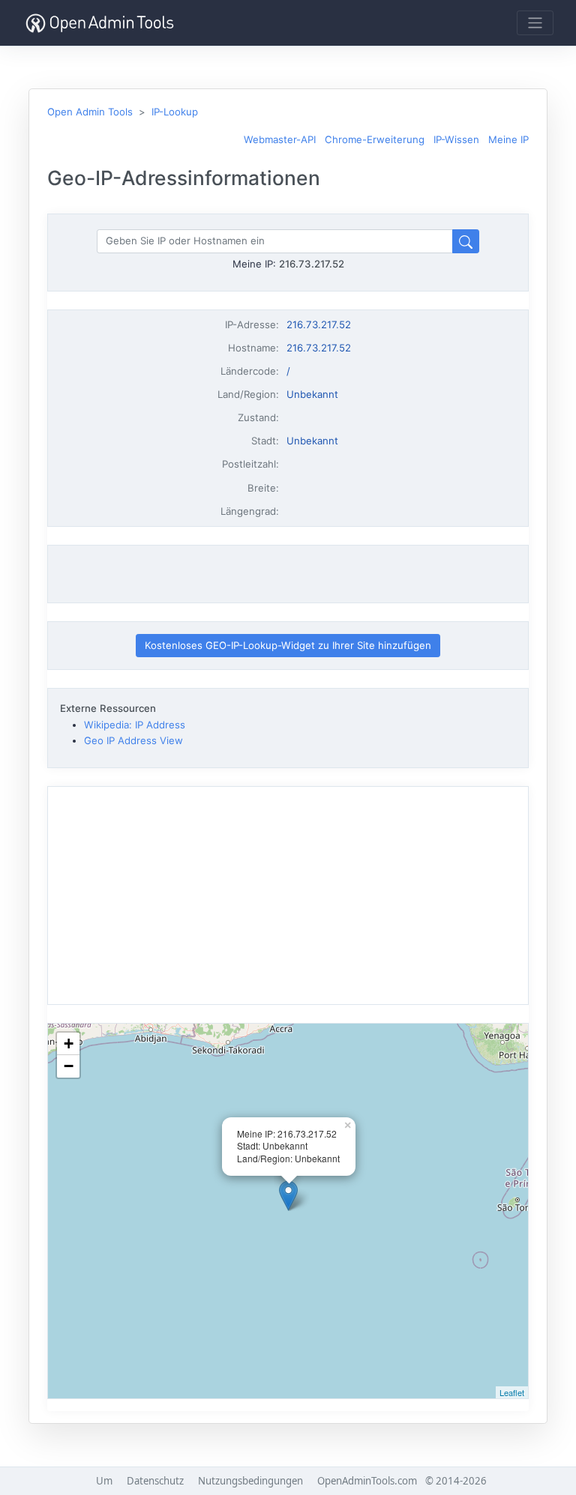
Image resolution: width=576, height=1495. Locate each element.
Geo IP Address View (133, 740)
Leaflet (512, 1392)
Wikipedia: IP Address (134, 725)
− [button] (69, 1066)
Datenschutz (155, 1481)
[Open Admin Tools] (99, 22)
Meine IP (508, 139)
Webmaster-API (280, 139)
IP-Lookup (175, 112)
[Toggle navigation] (535, 22)
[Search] (465, 241)
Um (104, 1481)
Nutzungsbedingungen (250, 1481)
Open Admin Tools (90, 112)
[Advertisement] (288, 574)
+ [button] (69, 1043)
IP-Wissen (456, 139)
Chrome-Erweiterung (374, 139)
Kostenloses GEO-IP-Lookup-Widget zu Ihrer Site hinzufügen (288, 645)
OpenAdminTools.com (367, 1481)
